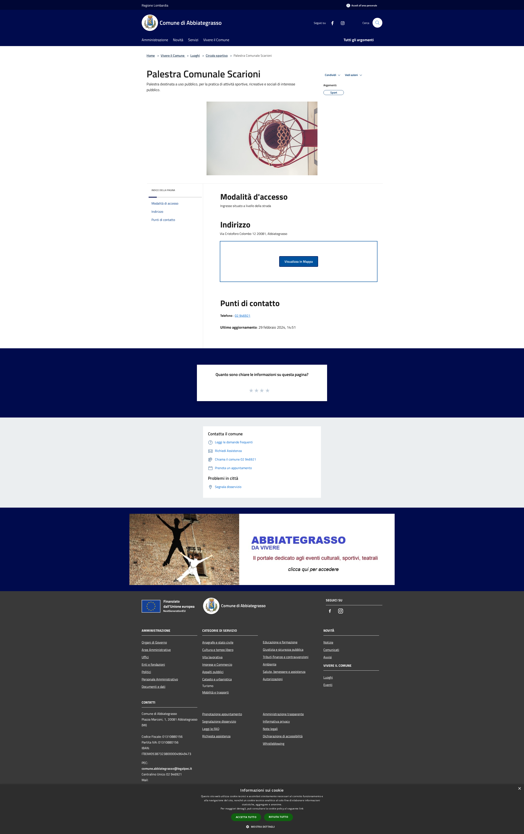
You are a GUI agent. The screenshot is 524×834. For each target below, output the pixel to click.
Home (151, 55)
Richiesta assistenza (216, 736)
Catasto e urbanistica (217, 679)
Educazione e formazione (280, 642)
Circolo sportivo (217, 55)
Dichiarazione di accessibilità (283, 736)
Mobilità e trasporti (215, 692)
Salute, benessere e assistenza (284, 671)
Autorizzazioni (273, 679)
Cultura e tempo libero (217, 649)
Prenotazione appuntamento (222, 714)
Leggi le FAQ (210, 728)
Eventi (327, 684)
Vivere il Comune (173, 55)
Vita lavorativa (212, 657)
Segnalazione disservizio (219, 721)
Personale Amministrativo (160, 679)
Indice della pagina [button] (163, 190)
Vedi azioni (351, 75)
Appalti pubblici (213, 671)
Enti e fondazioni (153, 664)
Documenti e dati (153, 686)
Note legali (270, 728)
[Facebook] (331, 22)
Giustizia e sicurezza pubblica (283, 649)
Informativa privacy (276, 721)
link (301, 808)
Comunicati (331, 649)
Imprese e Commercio (217, 664)
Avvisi (327, 657)
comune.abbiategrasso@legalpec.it (167, 768)
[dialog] (262, 809)
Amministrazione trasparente (283, 714)
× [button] (519, 788)
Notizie (328, 642)
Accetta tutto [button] (246, 817)
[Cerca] (377, 23)
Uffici (145, 657)
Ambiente (269, 664)
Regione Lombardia (155, 5)
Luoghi (195, 55)
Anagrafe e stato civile (217, 642)
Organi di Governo (154, 642)
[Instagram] (341, 22)
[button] (262, 826)
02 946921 (242, 315)
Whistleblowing (273, 743)
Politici (146, 671)
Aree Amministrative (156, 649)
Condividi (331, 75)
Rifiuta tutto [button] (278, 817)
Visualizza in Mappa (299, 261)
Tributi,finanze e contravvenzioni (285, 656)
